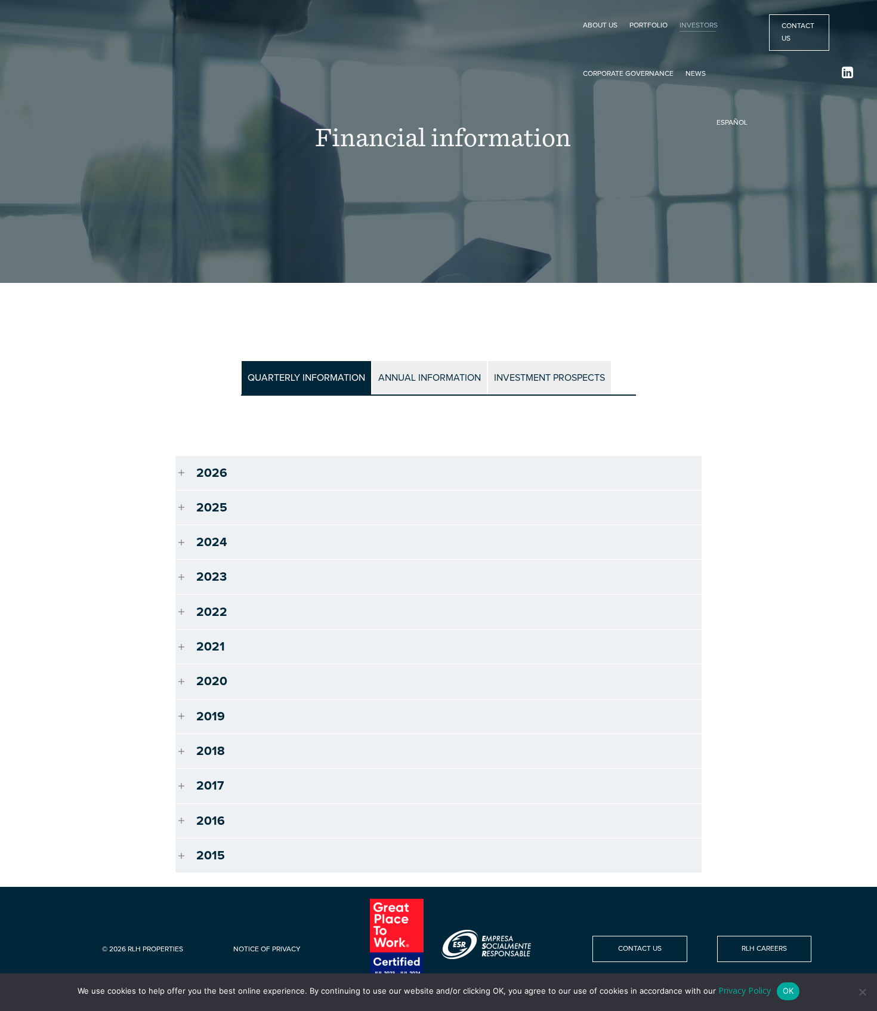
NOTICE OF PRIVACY (267, 949)
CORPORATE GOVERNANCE (628, 73)
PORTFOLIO (648, 25)
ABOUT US (600, 25)
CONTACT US (798, 32)
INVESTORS (699, 25)
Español (732, 122)
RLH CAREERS (764, 948)
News (695, 73)
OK (788, 990)
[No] (862, 992)
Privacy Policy (744, 990)
